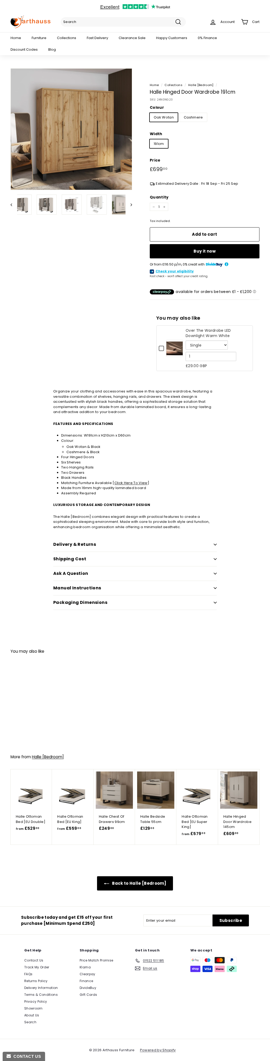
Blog (52, 49)
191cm (159, 143)
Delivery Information (41, 988)
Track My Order (36, 967)
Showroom (33, 1008)
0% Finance (207, 37)
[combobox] (123, 22)
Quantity (159, 197)
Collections (66, 37)
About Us (31, 1015)
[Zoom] (71, 129)
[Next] (129, 204)
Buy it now (205, 251)
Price (155, 160)
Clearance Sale (132, 37)
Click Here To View (131, 482)
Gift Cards (88, 994)
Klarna (85, 967)
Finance (86, 981)
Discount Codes (24, 49)
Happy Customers (171, 37)
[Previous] (14, 204)
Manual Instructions (77, 588)
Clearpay (87, 974)
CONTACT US (26, 1056)
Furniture (39, 37)
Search (30, 1022)
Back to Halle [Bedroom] (138, 883)
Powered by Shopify (158, 1050)
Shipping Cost (69, 559)
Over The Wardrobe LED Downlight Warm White (208, 333)
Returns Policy (36, 981)
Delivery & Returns (74, 544)
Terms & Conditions (41, 994)
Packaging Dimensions (80, 602)
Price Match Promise (96, 960)
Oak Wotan (164, 117)
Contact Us (33, 960)
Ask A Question (70, 573)
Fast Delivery (97, 37)
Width (156, 133)
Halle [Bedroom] (201, 85)
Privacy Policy (35, 1001)
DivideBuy (88, 988)
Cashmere (193, 117)
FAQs (28, 974)
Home (16, 37)
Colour (157, 107)
